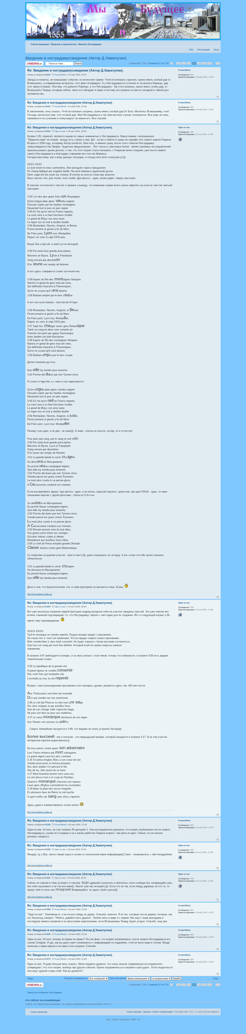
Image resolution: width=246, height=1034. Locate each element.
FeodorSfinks (60, 75)
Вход (216, 49)
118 (199, 63)
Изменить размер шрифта (216, 43)
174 (218, 63)
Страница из (158, 63)
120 (209, 63)
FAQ (191, 49)
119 (204, 63)
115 (183, 63)
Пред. (30, 978)
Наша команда (134, 1012)
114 (178, 63)
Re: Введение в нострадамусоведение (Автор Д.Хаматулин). (75, 70)
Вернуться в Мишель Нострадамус (45, 992)
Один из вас (60, 131)
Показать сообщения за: (76, 978)
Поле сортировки (117, 978)
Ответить (30, 62)
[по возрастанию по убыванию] (166, 978)
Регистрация (203, 49)
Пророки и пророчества (63, 44)
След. (215, 978)
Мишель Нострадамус (89, 44)
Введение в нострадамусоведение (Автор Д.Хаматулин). (76, 58)
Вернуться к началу (218, 97)
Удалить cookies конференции (158, 1012)
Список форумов (40, 44)
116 (188, 63)
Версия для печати (210, 43)
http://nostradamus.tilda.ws (39, 594)
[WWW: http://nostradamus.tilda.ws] (180, 139)
